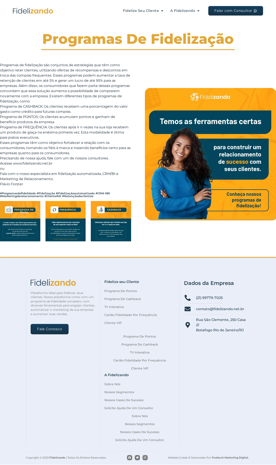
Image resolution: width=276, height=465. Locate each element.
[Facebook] (129, 457)
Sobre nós (112, 384)
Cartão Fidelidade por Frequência (130, 315)
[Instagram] (145, 457)
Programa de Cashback (122, 299)
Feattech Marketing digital (230, 457)
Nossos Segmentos (119, 392)
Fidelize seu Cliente (141, 11)
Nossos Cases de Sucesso (124, 400)
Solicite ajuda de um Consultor (128, 408)
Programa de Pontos (120, 291)
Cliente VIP (113, 323)
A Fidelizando (182, 11)
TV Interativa (114, 307)
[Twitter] (137, 457)
